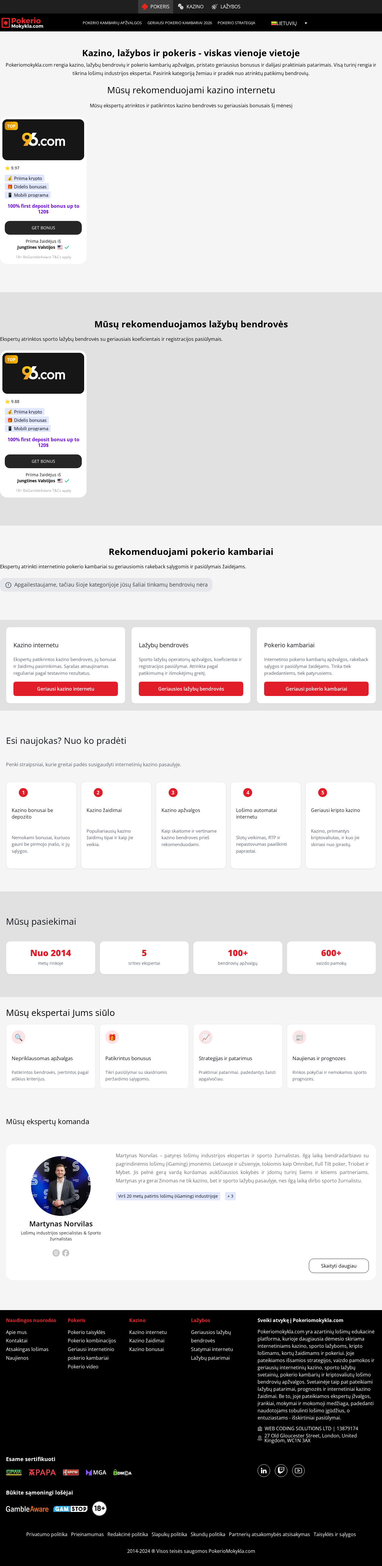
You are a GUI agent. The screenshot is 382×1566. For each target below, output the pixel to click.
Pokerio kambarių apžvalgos (112, 22)
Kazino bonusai (146, 1349)
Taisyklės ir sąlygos (335, 1534)
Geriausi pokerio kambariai (316, 689)
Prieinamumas (87, 1534)
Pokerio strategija (236, 22)
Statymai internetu (212, 1349)
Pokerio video (83, 1366)
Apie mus (16, 1332)
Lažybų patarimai (210, 1358)
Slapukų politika (169, 1534)
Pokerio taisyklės (86, 1332)
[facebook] (65, 1254)
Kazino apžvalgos (180, 810)
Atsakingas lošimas (27, 1349)
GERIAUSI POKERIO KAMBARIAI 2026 (179, 22)
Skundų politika (208, 1534)
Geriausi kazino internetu (65, 689)
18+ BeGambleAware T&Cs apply (43, 257)
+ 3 (230, 1196)
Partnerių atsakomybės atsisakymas (269, 1534)
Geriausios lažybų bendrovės (191, 689)
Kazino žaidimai (104, 810)
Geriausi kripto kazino (335, 810)
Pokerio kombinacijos (92, 1340)
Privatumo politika (46, 1534)
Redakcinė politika (127, 1534)
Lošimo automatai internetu (256, 813)
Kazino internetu (148, 1332)
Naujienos (17, 1358)
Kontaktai (16, 1340)
